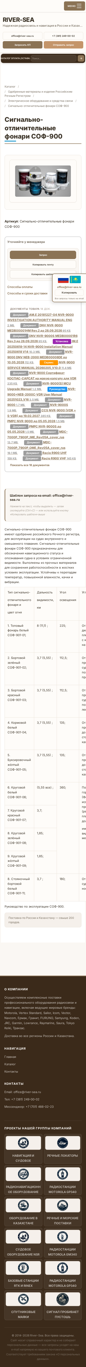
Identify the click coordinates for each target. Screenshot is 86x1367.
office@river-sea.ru (22, 35)
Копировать (69, 292)
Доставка (25, 58)
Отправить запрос (63, 44)
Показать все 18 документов (30, 465)
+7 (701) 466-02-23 (40, 1106)
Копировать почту (43, 264)
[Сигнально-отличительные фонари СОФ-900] (43, 181)
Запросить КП (22, 44)
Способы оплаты (20, 287)
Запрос (43, 254)
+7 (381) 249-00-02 (63, 35)
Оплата (15, 58)
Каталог (6, 58)
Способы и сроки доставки (27, 293)
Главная (10, 1057)
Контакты (11, 1071)
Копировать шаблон (43, 274)
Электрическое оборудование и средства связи (40, 101)
